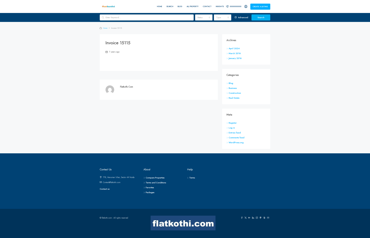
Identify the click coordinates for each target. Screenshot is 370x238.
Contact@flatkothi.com (111, 182)
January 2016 (235, 58)
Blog (180, 6)
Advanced (242, 17)
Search (169, 6)
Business (233, 88)
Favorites (150, 187)
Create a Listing (260, 6)
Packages (150, 192)
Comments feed (236, 137)
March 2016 (235, 53)
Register (233, 122)
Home (159, 6)
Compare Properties (155, 177)
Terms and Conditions (156, 182)
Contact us (105, 189)
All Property (192, 6)
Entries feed (235, 132)
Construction (235, 93)
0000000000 (235, 6)
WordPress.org (236, 142)
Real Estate (234, 98)
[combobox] (203, 17)
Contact (207, 6)
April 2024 (234, 48)
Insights (220, 6)
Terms (192, 177)
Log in (232, 127)
